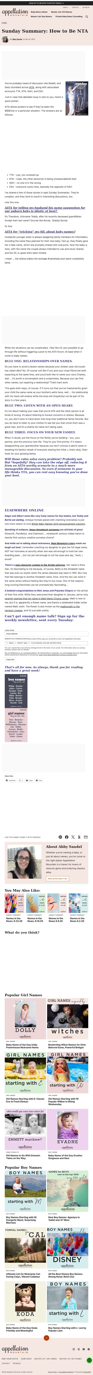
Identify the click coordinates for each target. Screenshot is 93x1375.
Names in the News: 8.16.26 (35, 919)
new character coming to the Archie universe (40, 565)
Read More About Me (57, 879)
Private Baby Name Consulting (69, 16)
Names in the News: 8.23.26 (14, 919)
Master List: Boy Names (41, 16)
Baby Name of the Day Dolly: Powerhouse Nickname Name (22, 1046)
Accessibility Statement (66, 1372)
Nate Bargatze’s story (63, 543)
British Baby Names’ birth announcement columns (58, 523)
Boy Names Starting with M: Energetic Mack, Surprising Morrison (21, 1220)
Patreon (86, 7)
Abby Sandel (17, 39)
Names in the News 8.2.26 (77, 919)
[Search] (86, 16)
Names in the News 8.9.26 (56, 919)
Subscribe (9, 630)
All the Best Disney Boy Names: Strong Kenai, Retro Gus (65, 1275)
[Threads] (78, 1349)
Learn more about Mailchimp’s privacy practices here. (58, 655)
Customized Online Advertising (46, 643)
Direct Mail (22, 643)
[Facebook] (83, 1349)
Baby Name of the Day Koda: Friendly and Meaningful (22, 1329)
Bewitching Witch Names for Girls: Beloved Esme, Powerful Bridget (67, 1046)
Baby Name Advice (39, 12)
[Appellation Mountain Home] (15, 12)
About (65, 7)
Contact (75, 7)
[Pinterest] (88, 1349)
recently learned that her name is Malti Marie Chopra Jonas (36, 598)
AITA (31, 87)
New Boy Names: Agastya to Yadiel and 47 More (64, 1218)
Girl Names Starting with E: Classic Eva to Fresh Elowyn (25, 1100)
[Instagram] (73, 1349)
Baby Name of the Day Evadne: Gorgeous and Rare (65, 1157)
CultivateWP (87, 1372)
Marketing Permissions (16, 639)
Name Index (26, 1359)
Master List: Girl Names (61, 12)
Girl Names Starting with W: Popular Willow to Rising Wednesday (63, 1101)
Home (4, 23)
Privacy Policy (52, 1372)
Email (12, 643)
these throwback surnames (44, 529)
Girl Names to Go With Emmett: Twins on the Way (23, 1157)
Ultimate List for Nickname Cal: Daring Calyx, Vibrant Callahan (23, 1275)
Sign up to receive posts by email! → (46, 3)
